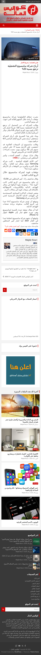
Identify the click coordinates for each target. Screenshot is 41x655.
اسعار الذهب (36, 583)
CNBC (15, 158)
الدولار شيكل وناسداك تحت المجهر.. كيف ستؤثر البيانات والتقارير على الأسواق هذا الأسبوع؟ (17, 548)
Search (5, 290)
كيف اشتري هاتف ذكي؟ (12, 226)
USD (37, 336)
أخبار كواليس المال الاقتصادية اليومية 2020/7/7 (19, 277)
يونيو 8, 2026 (28, 568)
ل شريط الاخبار (25, 62)
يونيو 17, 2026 (28, 560)
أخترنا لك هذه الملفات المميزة (26, 391)
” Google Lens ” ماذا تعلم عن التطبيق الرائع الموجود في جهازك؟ (20, 270)
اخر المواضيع (33, 535)
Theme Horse (34, 652)
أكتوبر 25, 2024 (33, 458)
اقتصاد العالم (36, 589)
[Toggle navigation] (37, 25)
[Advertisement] (20, 95)
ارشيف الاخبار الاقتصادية (32, 581)
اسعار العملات (35, 586)
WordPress (17, 652)
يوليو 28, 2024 (34, 492)
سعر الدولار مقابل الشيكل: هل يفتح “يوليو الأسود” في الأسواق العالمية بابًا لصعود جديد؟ (17, 540)
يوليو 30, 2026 (28, 543)
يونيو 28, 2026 (28, 551)
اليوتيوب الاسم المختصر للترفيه (27, 522)
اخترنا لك (35, 415)
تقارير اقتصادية (34, 62)
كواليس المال (15, 649)
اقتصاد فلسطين (35, 591)
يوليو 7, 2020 (34, 72)
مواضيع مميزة (35, 599)
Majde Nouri (26, 72)
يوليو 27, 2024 (34, 524)
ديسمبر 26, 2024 (33, 424)
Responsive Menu (3, 1)
